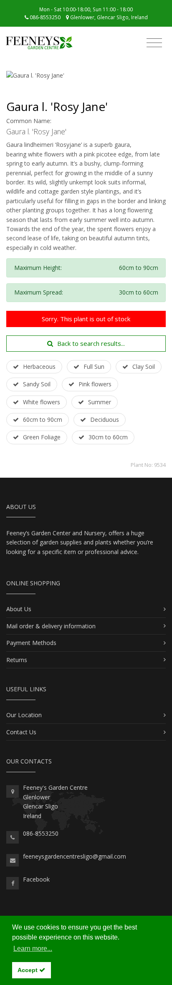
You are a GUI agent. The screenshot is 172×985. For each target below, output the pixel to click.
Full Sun (93, 366)
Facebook (36, 879)
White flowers (41, 402)
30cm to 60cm (108, 437)
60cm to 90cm (42, 419)
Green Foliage (42, 437)
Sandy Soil (37, 384)
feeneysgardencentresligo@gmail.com (74, 856)
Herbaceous (39, 366)
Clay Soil (143, 366)
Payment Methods (31, 643)
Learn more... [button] (32, 948)
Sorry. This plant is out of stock (86, 319)
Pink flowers (94, 384)
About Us (18, 609)
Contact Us (21, 732)
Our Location (24, 715)
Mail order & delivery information (51, 626)
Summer (99, 402)
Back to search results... (91, 343)
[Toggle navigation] (154, 44)
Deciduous (104, 419)
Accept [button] (28, 970)
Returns (16, 660)
